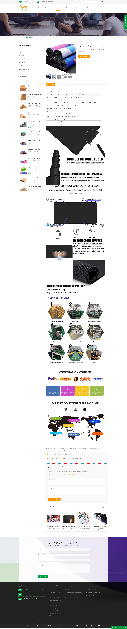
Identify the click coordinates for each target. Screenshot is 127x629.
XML (99, 625)
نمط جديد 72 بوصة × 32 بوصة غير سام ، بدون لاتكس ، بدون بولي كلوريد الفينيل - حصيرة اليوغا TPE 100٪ (34, 131)
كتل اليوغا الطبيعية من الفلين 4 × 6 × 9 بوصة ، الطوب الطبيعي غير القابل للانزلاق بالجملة (34, 112)
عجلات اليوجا (22, 55)
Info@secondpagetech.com (46, 2)
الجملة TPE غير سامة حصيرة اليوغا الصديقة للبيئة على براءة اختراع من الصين (34, 140)
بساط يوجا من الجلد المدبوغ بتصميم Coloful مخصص (33, 589)
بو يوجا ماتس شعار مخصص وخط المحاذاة (30, 598)
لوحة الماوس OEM (82, 448)
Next (106, 506)
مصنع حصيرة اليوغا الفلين (55, 603)
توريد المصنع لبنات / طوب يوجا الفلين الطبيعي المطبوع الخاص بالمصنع (34, 103)
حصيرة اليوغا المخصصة (54, 597)
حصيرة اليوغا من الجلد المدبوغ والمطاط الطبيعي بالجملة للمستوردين (79, 592)
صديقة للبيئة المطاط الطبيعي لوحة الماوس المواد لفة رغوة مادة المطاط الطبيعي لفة (100, 526)
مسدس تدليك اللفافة (23, 66)
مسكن (38, 8)
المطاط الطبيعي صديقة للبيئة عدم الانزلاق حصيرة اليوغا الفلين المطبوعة (80, 595)
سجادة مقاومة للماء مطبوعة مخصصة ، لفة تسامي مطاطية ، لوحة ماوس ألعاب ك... (67, 474)
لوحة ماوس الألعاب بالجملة (71, 448)
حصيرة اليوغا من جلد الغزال (55, 592)
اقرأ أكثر (29, 90)
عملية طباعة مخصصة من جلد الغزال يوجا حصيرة (32, 593)
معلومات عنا (48, 8)
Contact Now (84, 56)
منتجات (58, 8)
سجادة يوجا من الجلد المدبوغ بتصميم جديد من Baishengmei (78, 597)
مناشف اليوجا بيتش (23, 73)
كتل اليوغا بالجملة (53, 605)
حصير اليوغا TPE (53, 589)
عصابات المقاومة (23, 59)
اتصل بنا (86, 8)
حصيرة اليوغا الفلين (53, 595)
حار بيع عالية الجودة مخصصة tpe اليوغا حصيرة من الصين (34, 149)
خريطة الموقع (88, 625)
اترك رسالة (117, 627)
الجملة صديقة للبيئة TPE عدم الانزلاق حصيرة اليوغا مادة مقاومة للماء (34, 158)
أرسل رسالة (54, 499)
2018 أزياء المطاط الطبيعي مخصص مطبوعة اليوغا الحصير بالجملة (34, 122)
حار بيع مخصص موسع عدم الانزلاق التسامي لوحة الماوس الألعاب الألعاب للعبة (62, 454)
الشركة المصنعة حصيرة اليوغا (55, 600)
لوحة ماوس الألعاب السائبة (64, 450)
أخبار (69, 625)
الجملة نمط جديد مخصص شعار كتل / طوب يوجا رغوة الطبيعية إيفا (34, 168)
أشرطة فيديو (76, 8)
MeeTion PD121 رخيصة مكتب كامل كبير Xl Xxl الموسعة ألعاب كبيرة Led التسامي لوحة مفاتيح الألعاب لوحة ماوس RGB (53, 526)
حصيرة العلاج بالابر (23, 76)
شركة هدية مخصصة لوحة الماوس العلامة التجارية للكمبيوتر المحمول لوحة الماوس (68, 526)
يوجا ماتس (21, 48)
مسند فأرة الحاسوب (69, 38)
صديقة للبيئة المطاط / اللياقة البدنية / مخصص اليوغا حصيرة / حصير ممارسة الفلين (34, 186)
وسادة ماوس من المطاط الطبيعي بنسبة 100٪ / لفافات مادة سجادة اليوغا (84, 526)
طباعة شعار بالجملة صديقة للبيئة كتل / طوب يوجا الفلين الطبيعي (34, 85)
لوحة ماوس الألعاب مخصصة (93, 448)
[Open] (125, 22)
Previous (103, 506)
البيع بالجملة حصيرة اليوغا (55, 611)
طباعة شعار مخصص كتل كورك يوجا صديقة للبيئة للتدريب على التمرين (34, 94)
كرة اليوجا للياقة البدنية (24, 69)
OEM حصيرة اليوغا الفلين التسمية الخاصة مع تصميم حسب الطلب (34, 177)
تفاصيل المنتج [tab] (50, 84)
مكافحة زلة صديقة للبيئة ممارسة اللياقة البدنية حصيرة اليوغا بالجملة (79, 589)
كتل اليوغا (21, 52)
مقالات (66, 8)
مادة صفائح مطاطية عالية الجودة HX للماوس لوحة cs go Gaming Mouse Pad (65, 458)
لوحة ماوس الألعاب (60, 448)
